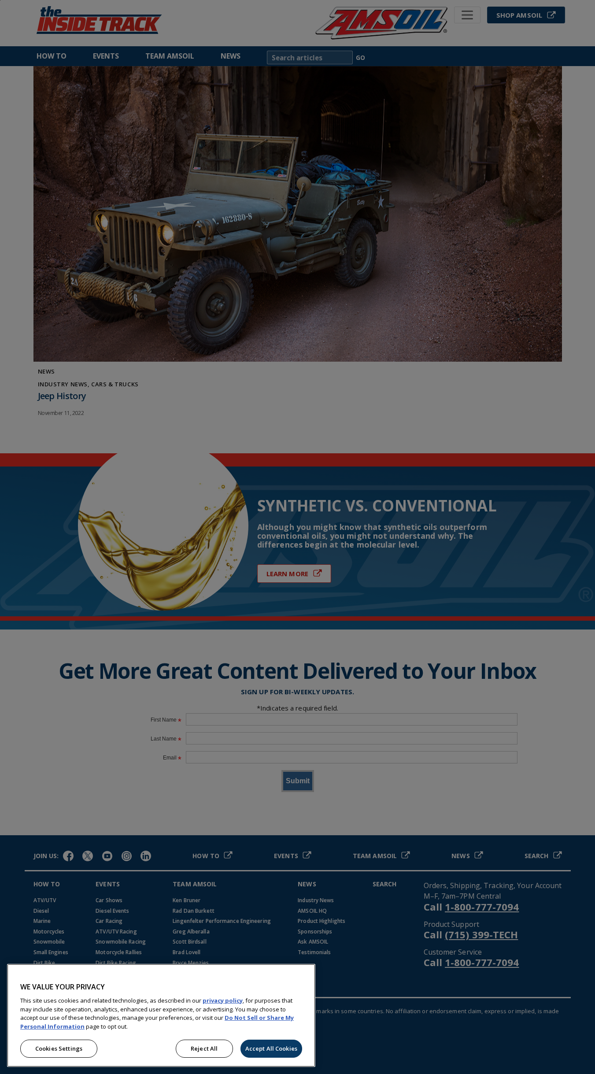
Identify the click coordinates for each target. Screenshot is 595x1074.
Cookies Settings (58, 1048)
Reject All (204, 1048)
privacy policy (223, 1000)
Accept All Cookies (271, 1048)
